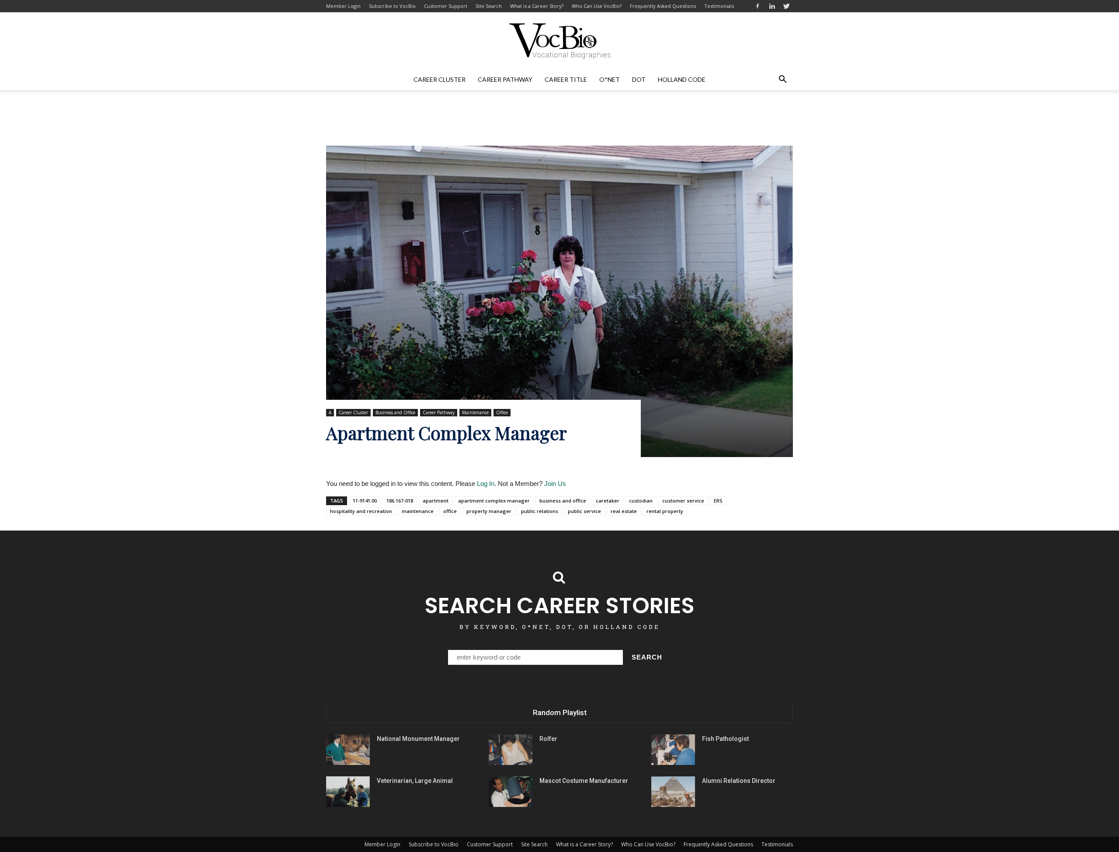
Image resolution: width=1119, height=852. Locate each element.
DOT (639, 79)
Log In (485, 483)
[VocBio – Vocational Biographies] (559, 41)
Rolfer (548, 738)
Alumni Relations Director (738, 780)
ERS (718, 500)
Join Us (555, 483)
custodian (641, 500)
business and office (562, 500)
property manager (488, 511)
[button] (782, 79)
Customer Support (445, 6)
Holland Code (681, 79)
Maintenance (475, 412)
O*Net (609, 79)
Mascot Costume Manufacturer (583, 780)
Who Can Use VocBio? (597, 6)
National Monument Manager (418, 738)
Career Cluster (440, 79)
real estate (624, 511)
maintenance (418, 511)
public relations (539, 511)
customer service (683, 500)
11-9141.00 (365, 500)
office (450, 511)
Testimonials (719, 6)
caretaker (607, 500)
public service (584, 511)
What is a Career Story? (536, 6)
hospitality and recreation (361, 511)
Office (502, 412)
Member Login (343, 6)
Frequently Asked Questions (663, 6)
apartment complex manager (494, 500)
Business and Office (395, 412)
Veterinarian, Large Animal (415, 780)
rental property (664, 511)
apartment (435, 500)
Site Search (489, 6)
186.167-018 (399, 500)
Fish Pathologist (725, 738)
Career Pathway (505, 79)
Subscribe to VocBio (392, 6)
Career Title (566, 79)
